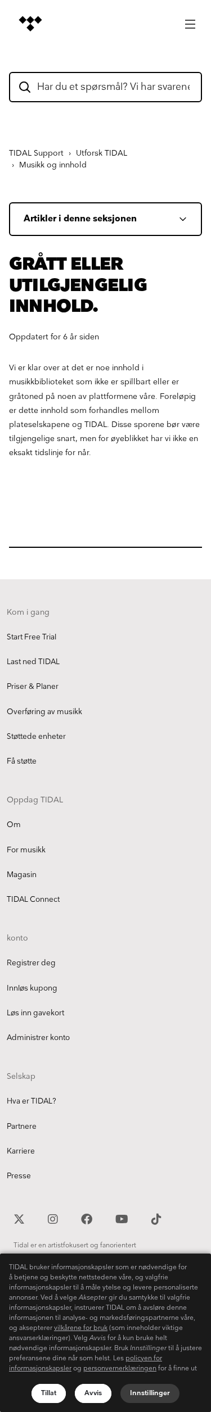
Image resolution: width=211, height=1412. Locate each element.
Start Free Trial (31, 637)
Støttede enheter (36, 736)
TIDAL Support (36, 153)
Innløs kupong (32, 988)
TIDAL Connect (33, 899)
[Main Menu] (190, 21)
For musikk (26, 850)
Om (14, 824)
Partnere (22, 1126)
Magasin (22, 874)
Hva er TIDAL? (31, 1101)
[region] (105, 1333)
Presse (19, 1176)
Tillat (49, 1393)
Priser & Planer (33, 686)
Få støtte (22, 761)
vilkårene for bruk (80, 1328)
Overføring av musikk (44, 711)
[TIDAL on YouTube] (123, 1218)
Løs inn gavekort (35, 1013)
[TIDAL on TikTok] (156, 1218)
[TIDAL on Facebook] (88, 1218)
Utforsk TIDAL (101, 153)
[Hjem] (30, 23)
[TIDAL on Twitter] (21, 1218)
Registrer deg (31, 963)
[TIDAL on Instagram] (54, 1218)
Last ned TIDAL (33, 661)
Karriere (21, 1151)
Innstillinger (150, 1393)
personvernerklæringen (119, 1368)
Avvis (93, 1393)
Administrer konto (38, 1037)
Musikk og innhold (53, 165)
